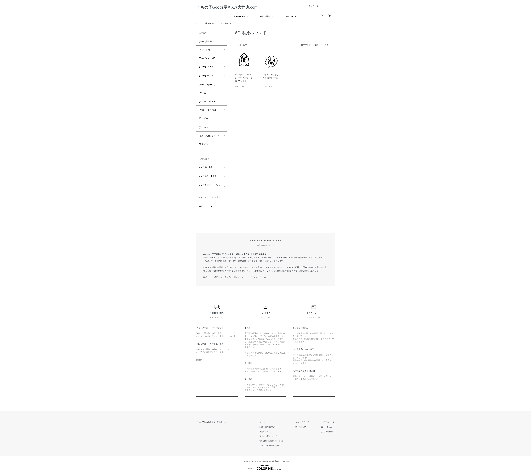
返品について (265, 432)
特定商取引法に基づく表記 (271, 441)
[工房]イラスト (210, 23)
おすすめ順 (306, 45)
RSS (297, 427)
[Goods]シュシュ (206, 76)
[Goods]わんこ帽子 (207, 58)
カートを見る (327, 427)
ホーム (198, 23)
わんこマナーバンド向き (209, 197)
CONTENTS (290, 16)
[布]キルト (203, 93)
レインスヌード (206, 206)
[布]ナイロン (204, 118)
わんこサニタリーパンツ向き (209, 187)
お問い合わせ (327, 432)
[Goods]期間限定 (206, 41)
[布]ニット (203, 127)
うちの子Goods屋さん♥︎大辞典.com (226, 7)
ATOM (303, 427)
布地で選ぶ (265, 16)
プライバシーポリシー (269, 446)
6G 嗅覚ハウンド (226, 23)
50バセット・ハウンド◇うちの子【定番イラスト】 (244, 78)
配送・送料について (268, 427)
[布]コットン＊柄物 (207, 109)
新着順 (327, 45)
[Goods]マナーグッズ (208, 84)
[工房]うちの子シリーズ (209, 135)
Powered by (251, 468)
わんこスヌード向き (208, 176)
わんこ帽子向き (206, 167)
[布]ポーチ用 (204, 49)
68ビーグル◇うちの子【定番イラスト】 (270, 78)
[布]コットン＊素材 (207, 101)
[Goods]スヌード (206, 67)
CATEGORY (239, 16)
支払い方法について (268, 436)
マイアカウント (315, 6)
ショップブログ (302, 422)
